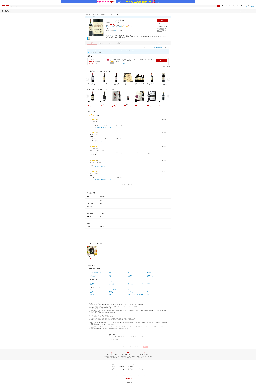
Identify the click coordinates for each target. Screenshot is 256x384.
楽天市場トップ (89, 14)
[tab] (92, 43)
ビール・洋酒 (95, 14)
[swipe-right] (169, 79)
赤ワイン (104, 14)
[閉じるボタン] (169, 17)
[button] (226, 6)
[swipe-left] (87, 79)
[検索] (218, 6)
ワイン (100, 14)
